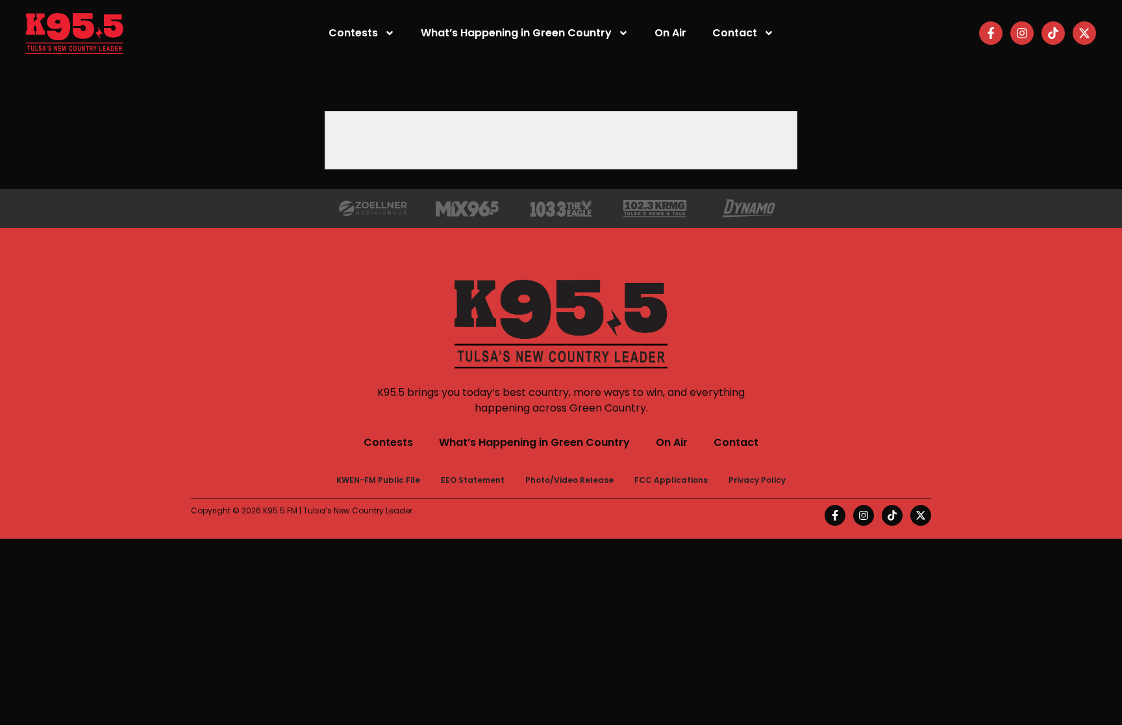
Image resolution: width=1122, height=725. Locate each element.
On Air (670, 32)
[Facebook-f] (991, 33)
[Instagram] (1022, 33)
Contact (734, 32)
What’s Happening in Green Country (516, 32)
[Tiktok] (1053, 33)
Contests (353, 32)
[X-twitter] (1084, 33)
